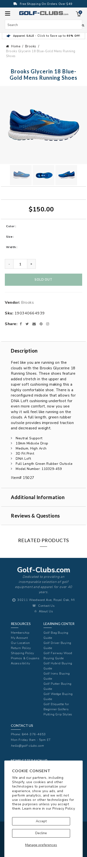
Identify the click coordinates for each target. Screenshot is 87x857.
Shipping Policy (22, 653)
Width (11, 247)
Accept (41, 821)
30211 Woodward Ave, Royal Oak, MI (46, 600)
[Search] (83, 25)
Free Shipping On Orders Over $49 (46, 4)
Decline (41, 833)
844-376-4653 (34, 734)
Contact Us (46, 606)
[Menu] (7, 13)
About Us (46, 611)
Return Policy (21, 648)
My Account (19, 638)
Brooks (30, 46)
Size (9, 237)
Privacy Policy (63, 808)
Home (15, 46)
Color (10, 226)
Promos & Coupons (25, 658)
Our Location (20, 643)
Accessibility (20, 663)
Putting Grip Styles (58, 714)
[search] (43, 24)
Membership (20, 633)
